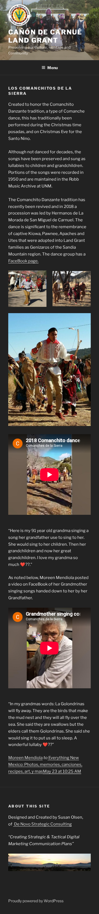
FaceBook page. (23, 260)
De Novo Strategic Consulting (42, 824)
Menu (52, 67)
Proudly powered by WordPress (36, 900)
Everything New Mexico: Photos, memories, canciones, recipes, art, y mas (45, 764)
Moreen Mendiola (25, 757)
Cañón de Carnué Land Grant (45, 36)
